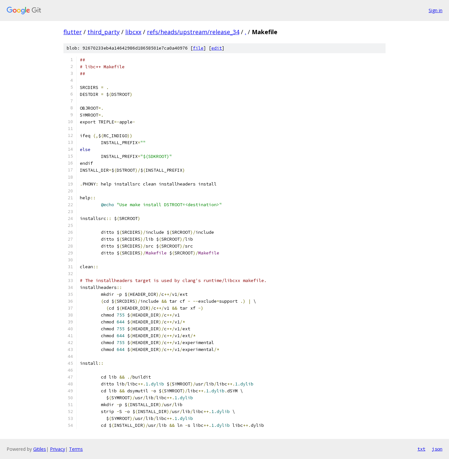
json (437, 449)
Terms (76, 449)
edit (216, 48)
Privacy (57, 449)
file (198, 48)
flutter (72, 32)
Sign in (435, 10)
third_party (103, 32)
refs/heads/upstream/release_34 (193, 32)
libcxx (133, 32)
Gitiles (39, 449)
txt (421, 449)
